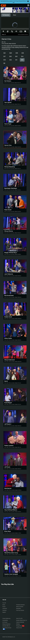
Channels (4, 610)
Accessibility (5, 620)
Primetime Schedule (20, 604)
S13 (4, 60)
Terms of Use (19, 627)
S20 (10, 53)
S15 (16, 56)
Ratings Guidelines (6, 624)
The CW (3, 5)
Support (4, 612)
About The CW (19, 618)
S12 (10, 60)
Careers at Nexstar (20, 622)
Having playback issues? (23, 34)
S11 (16, 60)
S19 (17, 53)
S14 (22, 56)
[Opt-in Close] (28, 1)
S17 (4, 56)
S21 (4, 53)
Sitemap (18, 624)
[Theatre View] (21, 31)
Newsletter (18, 608)
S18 (23, 53)
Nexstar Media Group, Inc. (21, 620)
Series (3, 604)
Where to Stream (19, 606)
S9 (4, 63)
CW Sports (4, 608)
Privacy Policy (18, 1)
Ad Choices (4, 622)
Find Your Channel (20, 610)
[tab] (5, 15)
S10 (22, 60)
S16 (10, 56)
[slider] (15, 29)
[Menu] (28, 5)
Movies (3, 606)
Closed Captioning (6, 618)
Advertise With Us (6, 625)
